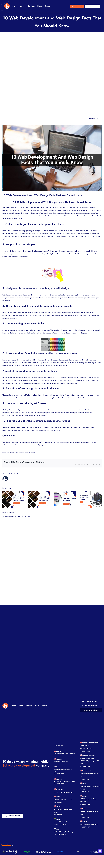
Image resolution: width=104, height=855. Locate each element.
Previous (92, 119)
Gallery (15, 499)
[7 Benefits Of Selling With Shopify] (65, 499)
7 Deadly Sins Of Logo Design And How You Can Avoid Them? (89, 499)
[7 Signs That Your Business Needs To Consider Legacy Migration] (13, 499)
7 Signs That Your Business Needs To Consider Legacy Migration (12, 499)
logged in (14, 516)
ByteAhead (6, 452)
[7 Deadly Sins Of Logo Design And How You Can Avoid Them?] (91, 499)
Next (98, 119)
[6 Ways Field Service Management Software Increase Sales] (39, 499)
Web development (8, 207)
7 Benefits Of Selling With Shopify (63, 499)
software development (23, 452)
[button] (4, 852)
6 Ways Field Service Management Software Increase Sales (38, 499)
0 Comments (32, 452)
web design (64, 442)
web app (10, 312)
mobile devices (50, 388)
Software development (18, 765)
